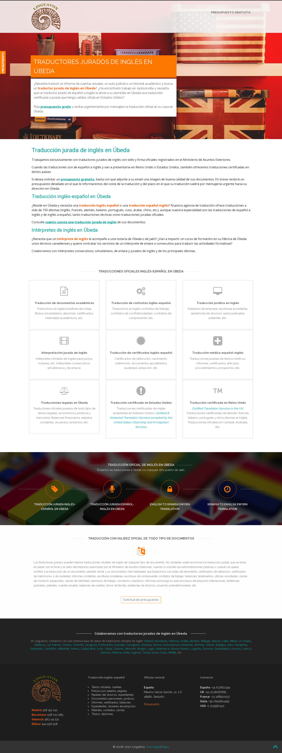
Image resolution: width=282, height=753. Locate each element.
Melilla (172, 652)
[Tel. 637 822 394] (3, 62)
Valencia (174, 641)
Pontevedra (105, 645)
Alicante (194, 641)
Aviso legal (153, 746)
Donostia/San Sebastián (178, 645)
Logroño (195, 648)
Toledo (209, 645)
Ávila (126, 652)
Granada (119, 645)
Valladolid (63, 648)
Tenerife (78, 645)
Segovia (136, 652)
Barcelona (160, 641)
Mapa (165, 746)
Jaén (230, 645)
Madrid (148, 641)
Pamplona (240, 645)
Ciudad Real (88, 648)
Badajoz (221, 645)
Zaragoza (91, 645)
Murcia (216, 641)
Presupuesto (151, 704)
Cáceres (118, 648)
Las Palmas (54, 645)
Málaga (205, 641)
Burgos (141, 648)
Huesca (235, 648)
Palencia (117, 652)
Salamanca (162, 648)
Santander (36, 648)
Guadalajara (222, 648)
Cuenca (246, 648)
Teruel (146, 652)
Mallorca (39, 645)
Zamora (105, 652)
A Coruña (245, 641)
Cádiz (225, 641)
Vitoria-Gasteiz (180, 648)
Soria (155, 652)
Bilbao (234, 641)
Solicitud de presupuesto (141, 600)
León (100, 648)
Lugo (151, 648)
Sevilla (184, 641)
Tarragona (132, 645)
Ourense (208, 648)
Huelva (75, 648)
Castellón (50, 648)
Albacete (130, 648)
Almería (199, 645)
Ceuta (163, 652)
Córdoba (146, 645)
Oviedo (67, 645)
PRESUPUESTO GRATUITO (231, 12)
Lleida (108, 648)
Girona (157, 645)
